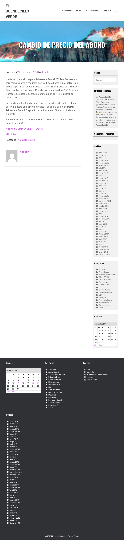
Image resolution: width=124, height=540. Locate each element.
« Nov (96, 345)
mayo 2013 (103, 226)
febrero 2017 (104, 181)
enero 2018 (103, 165)
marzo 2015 (103, 193)
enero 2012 (103, 252)
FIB (100, 287)
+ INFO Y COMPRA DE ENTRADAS (24, 128)
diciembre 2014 (105, 201)
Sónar (101, 308)
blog (88, 369)
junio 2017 (103, 171)
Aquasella (102, 269)
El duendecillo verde (17, 11)
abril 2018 (102, 158)
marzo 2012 (103, 247)
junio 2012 (103, 239)
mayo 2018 (103, 155)
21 (115, 336)
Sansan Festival (105, 303)
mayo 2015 (103, 188)
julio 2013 (102, 221)
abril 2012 (102, 244)
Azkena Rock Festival (107, 275)
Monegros (103, 297)
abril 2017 (102, 176)
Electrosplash (104, 282)
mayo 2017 (103, 173)
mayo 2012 (103, 242)
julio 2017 (102, 168)
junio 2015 (103, 186)
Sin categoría (104, 305)
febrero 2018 (104, 163)
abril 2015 (102, 191)
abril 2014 (102, 214)
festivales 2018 (92, 10)
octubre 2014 (104, 206)
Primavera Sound (25, 139)
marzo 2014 (103, 216)
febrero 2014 (104, 219)
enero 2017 (103, 183)
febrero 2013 (104, 234)
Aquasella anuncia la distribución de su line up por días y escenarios (105, 107)
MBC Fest (102, 295)
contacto (107, 10)
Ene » (101, 345)
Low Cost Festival (105, 292)
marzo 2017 (103, 178)
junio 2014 (103, 209)
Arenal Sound (104, 272)
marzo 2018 (103, 160)
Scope (76, 536)
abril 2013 (102, 229)
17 (102, 336)
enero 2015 (103, 199)
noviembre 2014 (105, 204)
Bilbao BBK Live (104, 277)
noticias (79, 10)
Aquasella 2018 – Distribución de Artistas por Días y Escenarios (106, 99)
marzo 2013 (103, 232)
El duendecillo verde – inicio (97, 375)
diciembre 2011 (105, 254)
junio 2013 (103, 224)
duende (45, 72)
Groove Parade (104, 290)
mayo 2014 (103, 211)
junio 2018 (103, 153)
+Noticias (11, 134)
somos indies (67, 10)
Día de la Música (105, 280)
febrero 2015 (104, 196)
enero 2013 (103, 237)
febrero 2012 (104, 249)
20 (112, 336)
